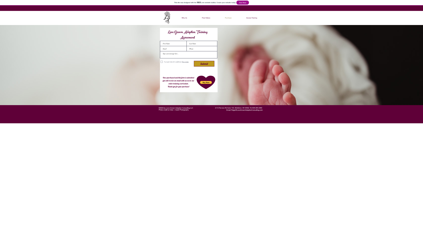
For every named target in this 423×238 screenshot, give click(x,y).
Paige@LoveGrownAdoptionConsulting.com (247, 110)
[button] (206, 82)
